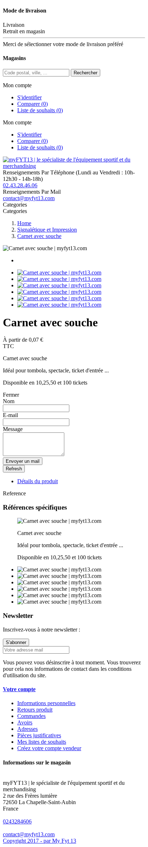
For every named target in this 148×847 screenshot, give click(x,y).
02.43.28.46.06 (20, 185)
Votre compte (19, 689)
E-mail (10, 415)
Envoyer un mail (23, 461)
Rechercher (85, 72)
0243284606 (17, 821)
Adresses (27, 729)
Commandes (31, 716)
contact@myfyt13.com (29, 198)
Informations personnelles (46, 703)
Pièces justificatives (39, 735)
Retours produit (34, 710)
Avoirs (24, 722)
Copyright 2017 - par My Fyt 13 (39, 841)
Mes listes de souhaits (41, 742)
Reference (14, 493)
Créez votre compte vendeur (49, 748)
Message (13, 429)
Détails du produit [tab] (37, 481)
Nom (8, 401)
